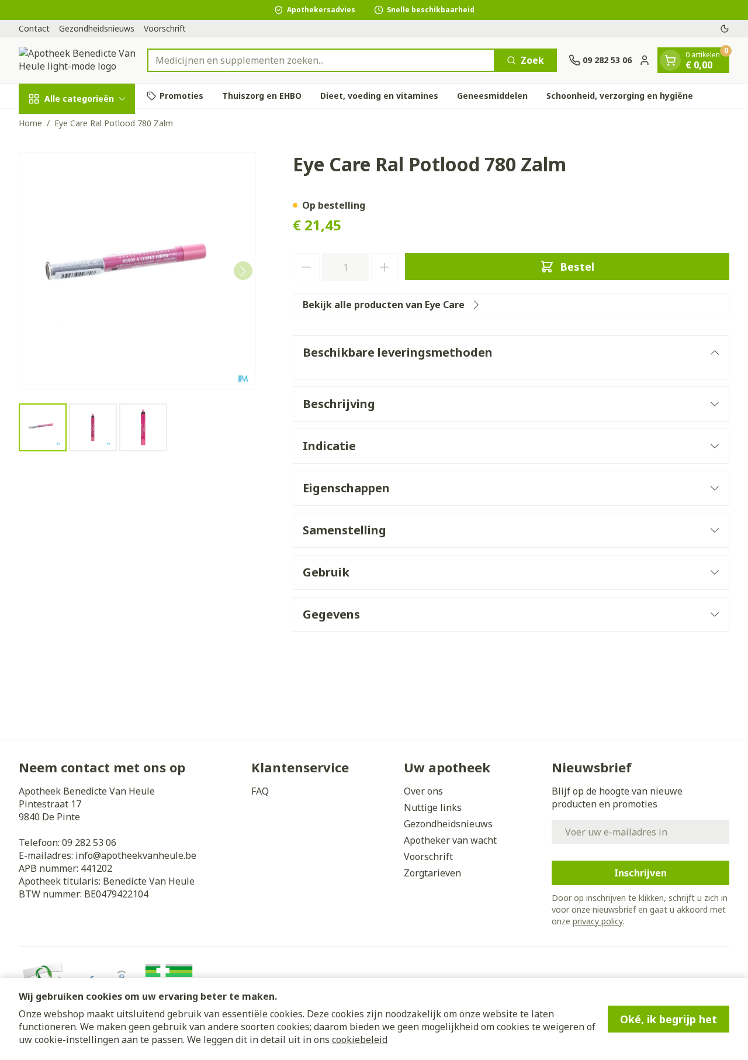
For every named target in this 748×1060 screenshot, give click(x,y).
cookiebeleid (359, 1039)
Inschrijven (640, 872)
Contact (34, 28)
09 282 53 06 (89, 842)
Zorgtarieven (432, 872)
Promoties (181, 95)
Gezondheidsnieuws (96, 28)
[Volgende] (243, 271)
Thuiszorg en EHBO (262, 95)
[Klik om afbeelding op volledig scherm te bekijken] (137, 271)
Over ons (423, 791)
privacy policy (597, 921)
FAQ (260, 791)
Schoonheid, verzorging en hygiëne (619, 95)
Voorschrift (165, 28)
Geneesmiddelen (492, 95)
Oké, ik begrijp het (668, 1019)
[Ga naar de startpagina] (77, 60)
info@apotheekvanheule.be (135, 855)
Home (30, 123)
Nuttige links (433, 807)
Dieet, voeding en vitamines (379, 95)
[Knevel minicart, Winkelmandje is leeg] (670, 60)
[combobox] (321, 60)
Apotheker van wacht (450, 840)
